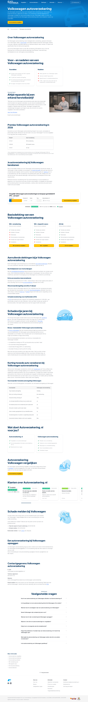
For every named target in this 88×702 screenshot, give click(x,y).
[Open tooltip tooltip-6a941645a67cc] (27, 198)
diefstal (28, 291)
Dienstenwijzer (26, 699)
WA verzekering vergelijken (19, 245)
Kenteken (11, 198)
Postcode (25, 198)
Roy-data (40, 321)
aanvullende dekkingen (41, 263)
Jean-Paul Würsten (12, 112)
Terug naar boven (45, 672)
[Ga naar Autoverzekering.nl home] (13, 2)
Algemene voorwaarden (12, 699)
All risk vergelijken (69, 245)
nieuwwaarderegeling (34, 290)
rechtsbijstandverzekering (17, 271)
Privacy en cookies (20, 699)
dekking (46, 172)
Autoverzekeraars (14, 29)
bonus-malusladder (14, 330)
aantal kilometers (36, 170)
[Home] (8, 29)
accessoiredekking (27, 282)
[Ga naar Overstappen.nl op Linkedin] (10, 683)
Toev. (38, 198)
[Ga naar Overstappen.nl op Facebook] (8, 683)
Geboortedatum (45, 198)
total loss (22, 291)
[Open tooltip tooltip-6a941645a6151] (13, 198)
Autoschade (23, 42)
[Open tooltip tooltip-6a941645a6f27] (49, 198)
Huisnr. (31, 198)
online (22, 530)
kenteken (11, 468)
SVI (10, 299)
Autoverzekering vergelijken (15, 22)
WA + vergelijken (44, 245)
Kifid (47, 584)
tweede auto (37, 369)
